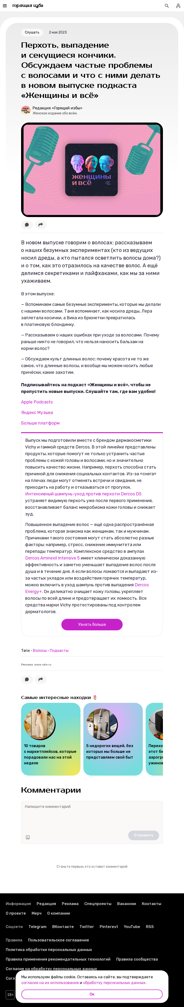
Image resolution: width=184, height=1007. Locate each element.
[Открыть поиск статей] (167, 6)
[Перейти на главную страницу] (27, 5)
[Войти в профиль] (178, 5)
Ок (92, 994)
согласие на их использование (50, 982)
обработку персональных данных (114, 982)
